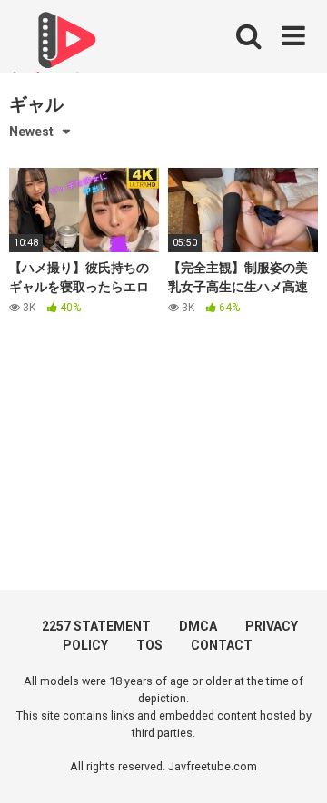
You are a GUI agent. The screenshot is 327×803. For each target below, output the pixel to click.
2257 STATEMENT (96, 626)
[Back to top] (293, 766)
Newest (31, 131)
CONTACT (222, 645)
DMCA (198, 626)
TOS (149, 645)
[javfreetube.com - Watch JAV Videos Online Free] (63, 47)
